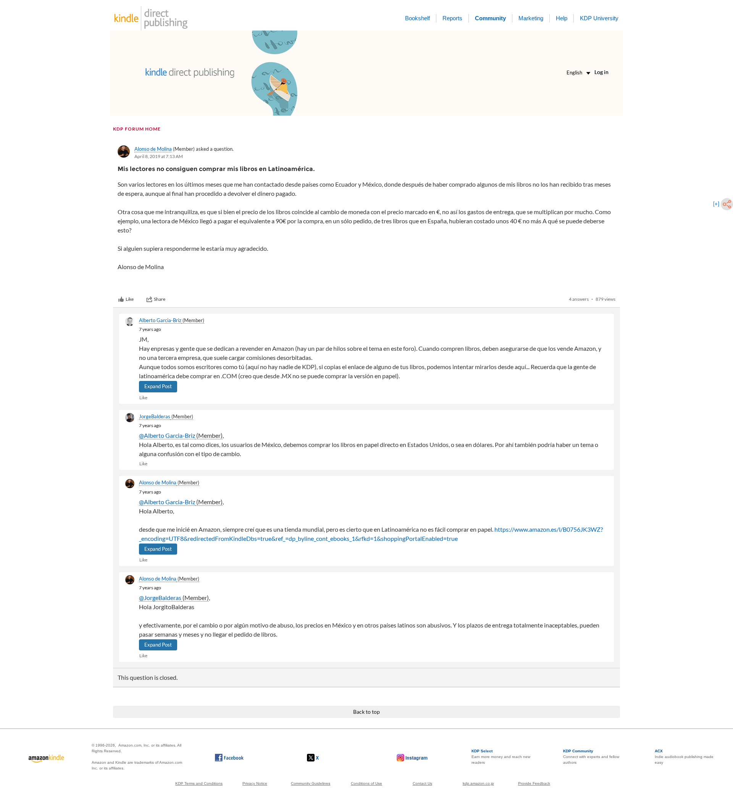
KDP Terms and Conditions (199, 783)
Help (561, 18)
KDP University (599, 18)
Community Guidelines (310, 783)
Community (490, 18)
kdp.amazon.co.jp (478, 783)
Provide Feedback (534, 783)
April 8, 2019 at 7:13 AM (158, 156)
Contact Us (422, 783)
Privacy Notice (254, 783)
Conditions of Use (366, 783)
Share (159, 299)
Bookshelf (417, 18)
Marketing (530, 18)
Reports (452, 18)
